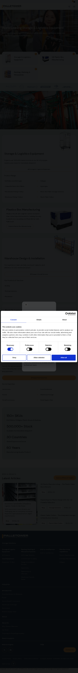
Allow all (64, 357)
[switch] (29, 349)
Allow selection (39, 357)
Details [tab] (39, 320)
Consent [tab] (13, 320)
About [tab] (64, 320)
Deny (14, 357)
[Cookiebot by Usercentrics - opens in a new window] (67, 313)
